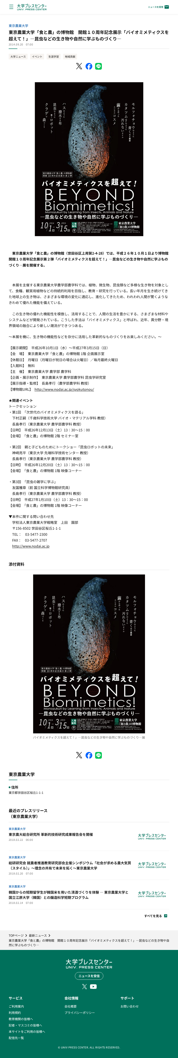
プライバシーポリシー (79, 1012)
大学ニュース (18, 56)
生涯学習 (53, 56)
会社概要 (70, 1006)
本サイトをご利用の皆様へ (27, 1031)
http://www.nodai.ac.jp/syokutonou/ (64, 389)
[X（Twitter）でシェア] (79, 66)
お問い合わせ (129, 1006)
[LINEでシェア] (98, 66)
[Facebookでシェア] (89, 66)
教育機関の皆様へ (21, 1019)
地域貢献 (70, 56)
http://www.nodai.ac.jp (30, 546)
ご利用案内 (16, 1006)
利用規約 (15, 1012)
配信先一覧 (16, 1038)
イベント (37, 56)
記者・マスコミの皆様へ (25, 1025)
